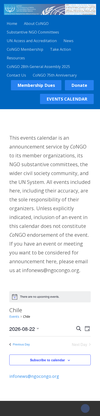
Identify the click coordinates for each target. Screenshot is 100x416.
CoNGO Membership (25, 49)
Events (14, 316)
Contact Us (16, 75)
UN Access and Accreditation (32, 40)
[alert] (49, 296)
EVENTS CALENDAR (67, 99)
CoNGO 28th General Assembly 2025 (38, 66)
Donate (79, 85)
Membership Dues (36, 85)
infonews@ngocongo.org (34, 376)
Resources (16, 58)
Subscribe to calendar (47, 360)
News (68, 40)
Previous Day (21, 344)
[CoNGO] (50, 15)
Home (12, 23)
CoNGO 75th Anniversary (55, 75)
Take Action (60, 49)
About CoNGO (36, 23)
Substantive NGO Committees (33, 32)
